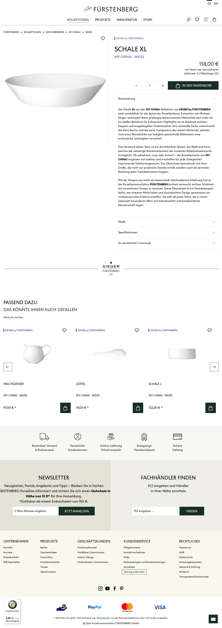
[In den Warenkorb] (65, 408)
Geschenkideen (48, 552)
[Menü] (18, 600)
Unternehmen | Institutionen (93, 562)
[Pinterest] (121, 588)
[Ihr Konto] (206, 19)
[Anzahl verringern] (136, 85)
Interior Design (86, 557)
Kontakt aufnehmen (134, 552)
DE (209, 3)
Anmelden (129, 567)
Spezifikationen (128, 232)
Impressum (185, 547)
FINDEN (191, 511)
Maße (122, 221)
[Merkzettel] (197, 19)
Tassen (44, 567)
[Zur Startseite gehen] (111, 9)
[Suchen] (188, 19)
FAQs (127, 557)
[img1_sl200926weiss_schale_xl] (55, 90)
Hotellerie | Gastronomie (91, 552)
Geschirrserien (48, 571)
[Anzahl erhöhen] (163, 85)
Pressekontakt (11, 557)
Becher (44, 547)
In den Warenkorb (197, 85)
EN (216, 3)
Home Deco (46, 557)
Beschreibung (126, 98)
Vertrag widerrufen (134, 571)
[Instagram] (100, 588)
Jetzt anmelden (76, 511)
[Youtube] (107, 588)
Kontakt (7, 547)
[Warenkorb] (214, 19)
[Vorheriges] (7, 367)
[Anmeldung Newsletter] (213, 619)
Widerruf (184, 571)
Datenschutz (186, 557)
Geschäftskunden (94, 541)
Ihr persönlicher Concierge (134, 243)
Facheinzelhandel (87, 547)
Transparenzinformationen (194, 576)
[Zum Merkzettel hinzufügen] (103, 38)
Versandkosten (103, 618)
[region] (55, 90)
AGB (181, 552)
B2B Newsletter (11, 562)
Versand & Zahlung (189, 567)
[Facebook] (114, 588)
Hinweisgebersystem (190, 562)
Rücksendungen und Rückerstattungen (144, 562)
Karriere (7, 552)
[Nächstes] (214, 367)
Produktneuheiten (50, 562)
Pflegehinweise (132, 547)
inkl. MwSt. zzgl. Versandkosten (202, 69)
